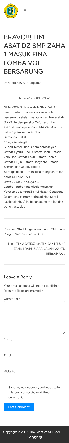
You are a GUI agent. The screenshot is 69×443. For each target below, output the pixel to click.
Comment (12, 299)
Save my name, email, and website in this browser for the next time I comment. (34, 392)
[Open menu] (25, 10)
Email (9, 355)
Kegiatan (35, 83)
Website (9, 371)
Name (9, 339)
